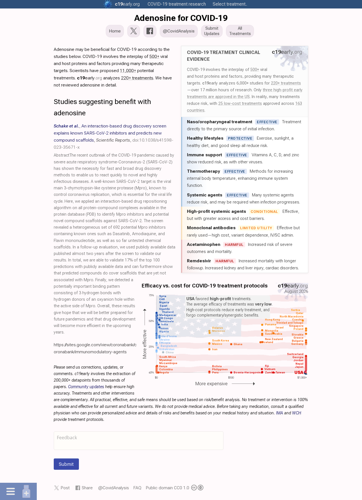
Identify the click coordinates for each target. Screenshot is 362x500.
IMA (279, 413)
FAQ (137, 487)
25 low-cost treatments (240, 103)
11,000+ (128, 70)
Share (87, 487)
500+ (254, 69)
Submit (66, 464)
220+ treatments (286, 83)
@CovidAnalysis (113, 487)
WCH (296, 413)
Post (65, 487)
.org (127, 4)
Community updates (86, 386)
